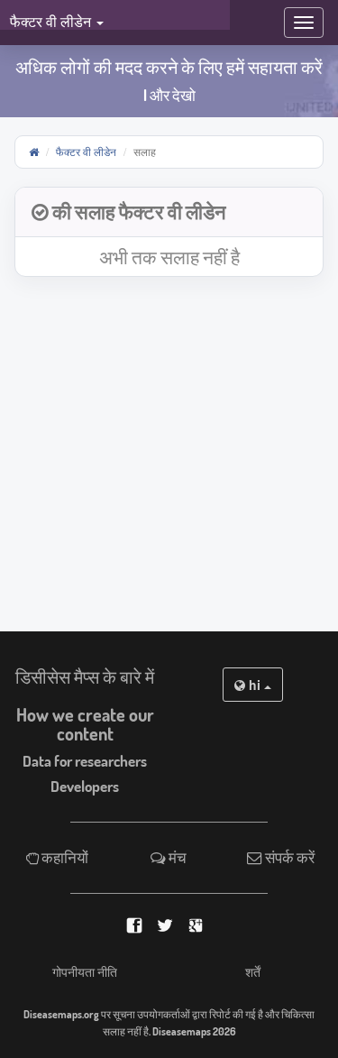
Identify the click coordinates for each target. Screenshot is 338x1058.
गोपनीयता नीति (84, 972)
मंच (176, 857)
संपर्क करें (288, 857)
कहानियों (63, 857)
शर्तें (252, 972)
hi (254, 685)
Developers (84, 786)
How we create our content (85, 724)
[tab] (169, 212)
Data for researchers (85, 760)
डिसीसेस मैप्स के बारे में (84, 677)
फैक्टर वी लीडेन (86, 151)
